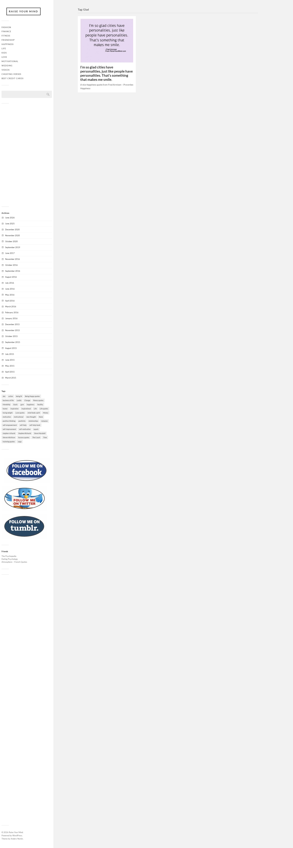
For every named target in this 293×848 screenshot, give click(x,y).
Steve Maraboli (39, 433)
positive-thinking (9, 421)
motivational (18, 417)
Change (27, 400)
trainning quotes (9, 442)
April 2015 (10, 372)
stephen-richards (9, 433)
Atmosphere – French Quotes (14, 562)
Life (4, 48)
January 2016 (11, 318)
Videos (6, 70)
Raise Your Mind (23, 11)
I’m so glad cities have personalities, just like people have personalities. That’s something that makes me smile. (106, 73)
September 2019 (12, 247)
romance (44, 421)
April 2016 (10, 300)
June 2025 (10, 223)
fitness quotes (38, 400)
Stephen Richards (24, 433)
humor (5, 409)
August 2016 (11, 277)
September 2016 (12, 271)
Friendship (8, 40)
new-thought (31, 417)
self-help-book (34, 425)
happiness (30, 404)
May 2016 (9, 295)
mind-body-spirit (34, 413)
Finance (6, 31)
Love (4, 57)
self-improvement (9, 429)
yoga (20, 442)
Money (45, 413)
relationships (33, 421)
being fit (19, 396)
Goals (15, 404)
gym (22, 404)
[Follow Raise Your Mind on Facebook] (27, 482)
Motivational (10, 61)
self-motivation (25, 429)
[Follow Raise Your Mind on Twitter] (24, 510)
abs (4, 396)
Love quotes (20, 413)
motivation (7, 417)
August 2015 (11, 348)
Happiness (8, 44)
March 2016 (10, 306)
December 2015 (12, 324)
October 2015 (11, 336)
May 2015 (9, 366)
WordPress (17, 835)
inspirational (26, 409)
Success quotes (23, 437)
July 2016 (9, 283)
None (41, 417)
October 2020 (11, 241)
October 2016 (11, 265)
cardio (19, 400)
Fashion (6, 27)
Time (45, 437)
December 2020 (12, 229)
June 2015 (10, 360)
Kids (4, 53)
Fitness (6, 35)
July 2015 (9, 354)
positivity (21, 421)
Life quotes (44, 409)
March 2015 (10, 377)
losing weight (8, 413)
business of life (8, 400)
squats (36, 429)
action (10, 396)
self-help (23, 425)
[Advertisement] (27, 154)
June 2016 (10, 289)
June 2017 (10, 253)
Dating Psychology (10, 559)
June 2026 (10, 217)
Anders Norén (17, 838)
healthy (40, 404)
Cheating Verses (11, 74)
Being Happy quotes (32, 396)
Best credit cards (13, 78)
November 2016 (12, 259)
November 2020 (12, 235)
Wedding (7, 65)
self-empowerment (10, 425)
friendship (6, 404)
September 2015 (12, 342)
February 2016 (11, 312)
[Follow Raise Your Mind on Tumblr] (24, 538)
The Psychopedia (9, 556)
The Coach (36, 437)
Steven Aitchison (9, 437)
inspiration (14, 409)
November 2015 (12, 330)
